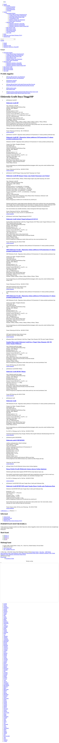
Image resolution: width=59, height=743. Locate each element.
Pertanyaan (3, 529)
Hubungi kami (6, 36)
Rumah (5, 4)
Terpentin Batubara (10, 31)
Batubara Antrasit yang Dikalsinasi (17, 19)
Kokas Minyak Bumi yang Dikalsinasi (15, 78)
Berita (4, 34)
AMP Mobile (48, 552)
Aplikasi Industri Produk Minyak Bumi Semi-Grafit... (18, 93)
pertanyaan (8, 132)
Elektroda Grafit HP (10, 81)
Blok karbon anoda (10, 89)
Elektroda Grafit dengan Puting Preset (17, 554)
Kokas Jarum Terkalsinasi (15, 21)
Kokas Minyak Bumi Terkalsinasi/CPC (18, 14)
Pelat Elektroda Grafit (16, 553)
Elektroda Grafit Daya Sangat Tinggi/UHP (19, 26)
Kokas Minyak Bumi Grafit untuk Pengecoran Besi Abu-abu (20, 85)
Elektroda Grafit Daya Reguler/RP (17, 25)
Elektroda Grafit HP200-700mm (16, 371)
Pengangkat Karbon (10, 13)
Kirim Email (3, 557)
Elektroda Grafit (10, 22)
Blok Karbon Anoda (11, 28)
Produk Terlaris (35, 552)
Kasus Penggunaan (10, 9)
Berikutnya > (5, 510)
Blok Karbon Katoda (11, 30)
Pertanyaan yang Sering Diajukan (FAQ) (12, 35)
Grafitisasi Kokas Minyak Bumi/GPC (17, 15)
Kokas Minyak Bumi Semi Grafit (16, 17)
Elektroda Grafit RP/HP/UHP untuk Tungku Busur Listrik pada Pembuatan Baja (30, 486)
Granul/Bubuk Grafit (14, 18)
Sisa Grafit (8, 32)
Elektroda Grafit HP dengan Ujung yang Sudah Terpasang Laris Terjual (27, 176)
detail (12, 132)
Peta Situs (42, 552)
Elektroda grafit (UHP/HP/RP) (15, 440)
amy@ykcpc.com (7, 548)
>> (9, 510)
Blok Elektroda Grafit (5, 553)
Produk (5, 12)
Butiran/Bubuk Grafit (11, 57)
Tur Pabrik (8, 10)
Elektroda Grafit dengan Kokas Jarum (30, 553)
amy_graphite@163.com (9, 549)
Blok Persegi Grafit (10, 27)
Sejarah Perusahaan (10, 6)
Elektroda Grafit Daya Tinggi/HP (16, 23)
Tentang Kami (6, 5)
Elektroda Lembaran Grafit (45, 553)
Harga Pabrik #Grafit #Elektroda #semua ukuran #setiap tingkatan (26, 469)
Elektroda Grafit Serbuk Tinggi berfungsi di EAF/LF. (22, 219)
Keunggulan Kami (10, 8)
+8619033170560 (10, 558)
